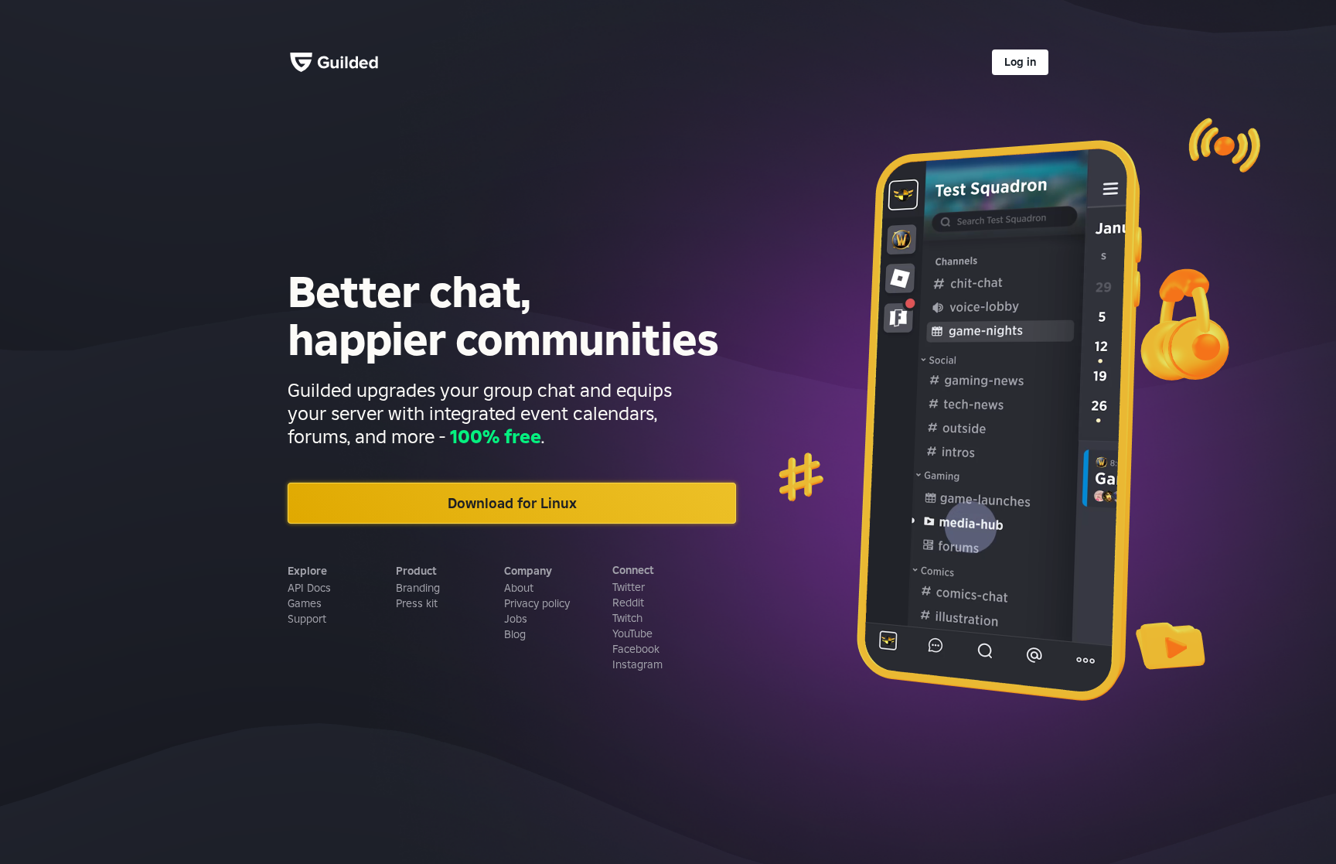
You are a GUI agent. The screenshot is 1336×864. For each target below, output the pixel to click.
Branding (418, 588)
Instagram (637, 664)
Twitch (627, 618)
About (518, 588)
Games (305, 603)
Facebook (635, 649)
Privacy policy (537, 603)
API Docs (309, 588)
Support (307, 619)
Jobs (515, 619)
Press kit (417, 603)
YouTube (632, 633)
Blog (515, 634)
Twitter (628, 587)
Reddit (628, 602)
